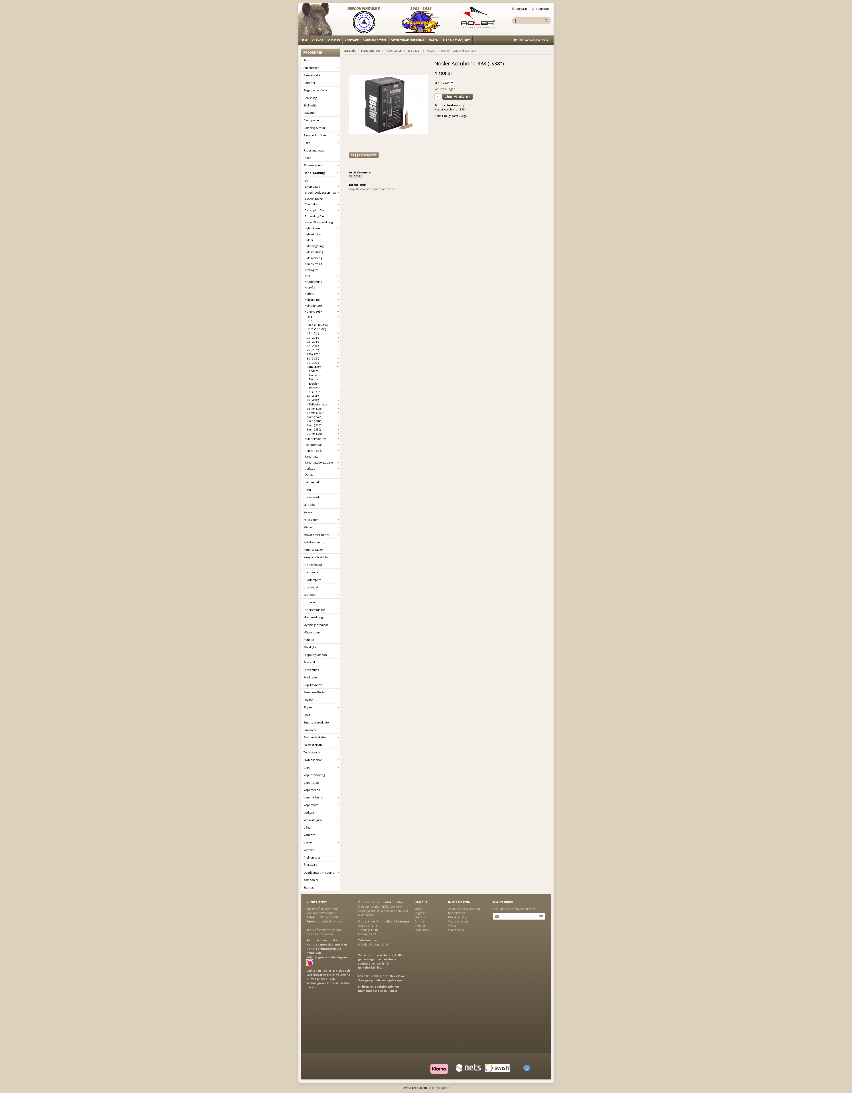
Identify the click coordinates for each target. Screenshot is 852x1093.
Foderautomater (314, 150)
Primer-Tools (313, 451)
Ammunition (312, 68)
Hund (307, 490)
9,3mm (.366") (315, 434)
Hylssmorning (314, 252)
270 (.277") (313, 354)
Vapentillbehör (313, 797)
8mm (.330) (314, 429)
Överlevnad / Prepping (319, 873)
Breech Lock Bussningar (321, 193)
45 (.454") (313, 396)
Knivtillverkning (314, 542)
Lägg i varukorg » (457, 96)
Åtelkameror (312, 857)
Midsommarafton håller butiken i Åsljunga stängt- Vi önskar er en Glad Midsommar (383, 910)
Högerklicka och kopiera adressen (372, 189)
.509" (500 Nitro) (317, 325)
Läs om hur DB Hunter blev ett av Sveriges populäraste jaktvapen (381, 978)
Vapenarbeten (374, 40)
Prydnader (311, 677)
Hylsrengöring (314, 246)
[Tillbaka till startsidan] (317, 20)
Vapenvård (311, 805)
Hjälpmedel (311, 482)
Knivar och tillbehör (316, 535)
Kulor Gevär (313, 312)
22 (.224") (313, 342)
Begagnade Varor (315, 90)
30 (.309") (313, 363)
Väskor (308, 842)
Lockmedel (311, 587)
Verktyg (310, 468)
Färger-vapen (313, 165)
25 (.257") (313, 350)
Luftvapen (310, 602)
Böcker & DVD (314, 199)
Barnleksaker (313, 75)
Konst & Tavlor (313, 550)
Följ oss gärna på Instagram (327, 957)
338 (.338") (314, 367)
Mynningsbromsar (316, 625)
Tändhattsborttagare (319, 462)
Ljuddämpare (312, 580)
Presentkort (312, 662)
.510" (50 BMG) (316, 329)
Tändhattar (312, 456)
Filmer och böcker (315, 135)
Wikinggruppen (439, 1088)
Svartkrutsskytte (315, 737)
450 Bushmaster (318, 404)
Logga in (521, 9)
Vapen (433, 40)
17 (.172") (313, 333)
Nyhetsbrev (422, 930)
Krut (307, 276)
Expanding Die (314, 216)
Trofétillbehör (313, 760)
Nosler (314, 383)
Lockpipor (310, 595)
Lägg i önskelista (364, 155)
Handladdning (314, 173)
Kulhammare (313, 306)
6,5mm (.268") (315, 413)
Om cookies (456, 930)
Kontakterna (456, 913)
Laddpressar (313, 445)
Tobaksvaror (312, 752)
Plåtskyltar (311, 647)
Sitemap (309, 887)
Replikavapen (313, 685)
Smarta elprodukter (317, 722)
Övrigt (309, 474)
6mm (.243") (314, 417)
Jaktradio (310, 505)
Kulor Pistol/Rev (315, 439)
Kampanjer (311, 880)
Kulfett (309, 294)
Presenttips (311, 670)
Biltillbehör (311, 105)
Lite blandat (311, 572)
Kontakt (352, 40)
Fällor (307, 158)
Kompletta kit (313, 264)
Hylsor (309, 240)
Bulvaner (310, 113)
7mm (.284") (314, 421)
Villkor (317, 40)
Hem (304, 40)
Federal (314, 371)
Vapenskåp (311, 782)
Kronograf (311, 270)
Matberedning (313, 617)
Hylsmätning (313, 234)
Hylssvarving (313, 258)
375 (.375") (313, 392)
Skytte (308, 707)
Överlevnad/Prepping (407, 40)
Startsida (349, 51)
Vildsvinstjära (313, 820)
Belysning (310, 98)
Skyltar (308, 700)
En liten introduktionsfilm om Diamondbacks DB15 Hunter (379, 989)
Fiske (307, 143)
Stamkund (543, 9)
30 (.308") (313, 358)
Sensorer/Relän (314, 692)
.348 (309, 316)
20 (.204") (313, 338)
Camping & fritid (314, 128)
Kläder (308, 527)
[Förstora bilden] (388, 104)
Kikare (308, 512)
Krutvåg (310, 288)
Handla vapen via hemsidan (326, 944)
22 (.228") (313, 346)
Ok (541, 916)
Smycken (310, 730)
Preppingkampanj (315, 655)
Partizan (314, 388)
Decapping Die (314, 210)
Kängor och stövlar (316, 557)
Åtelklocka (311, 865)
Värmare (309, 835)
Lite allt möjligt (456, 40)
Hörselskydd (312, 497)
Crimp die (311, 204)
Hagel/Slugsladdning (319, 222)
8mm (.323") (314, 425)
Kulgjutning (312, 300)
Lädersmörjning (314, 610)
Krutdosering (313, 282)
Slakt (307, 715)
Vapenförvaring (314, 775)
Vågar (308, 828)
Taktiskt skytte (313, 745)
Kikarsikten (311, 520)
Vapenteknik (312, 790)
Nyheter (309, 640)
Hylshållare (312, 228)
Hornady (315, 375)
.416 (309, 321)
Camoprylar (311, 120)
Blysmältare (313, 187)
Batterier (309, 83)
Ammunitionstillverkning (464, 909)
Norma (313, 379)
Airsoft (308, 60)
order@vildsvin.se (330, 921)
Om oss (334, 40)
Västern (309, 850)
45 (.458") (313, 400)
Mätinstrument (313, 632)
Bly (307, 181)
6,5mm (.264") (315, 409)
